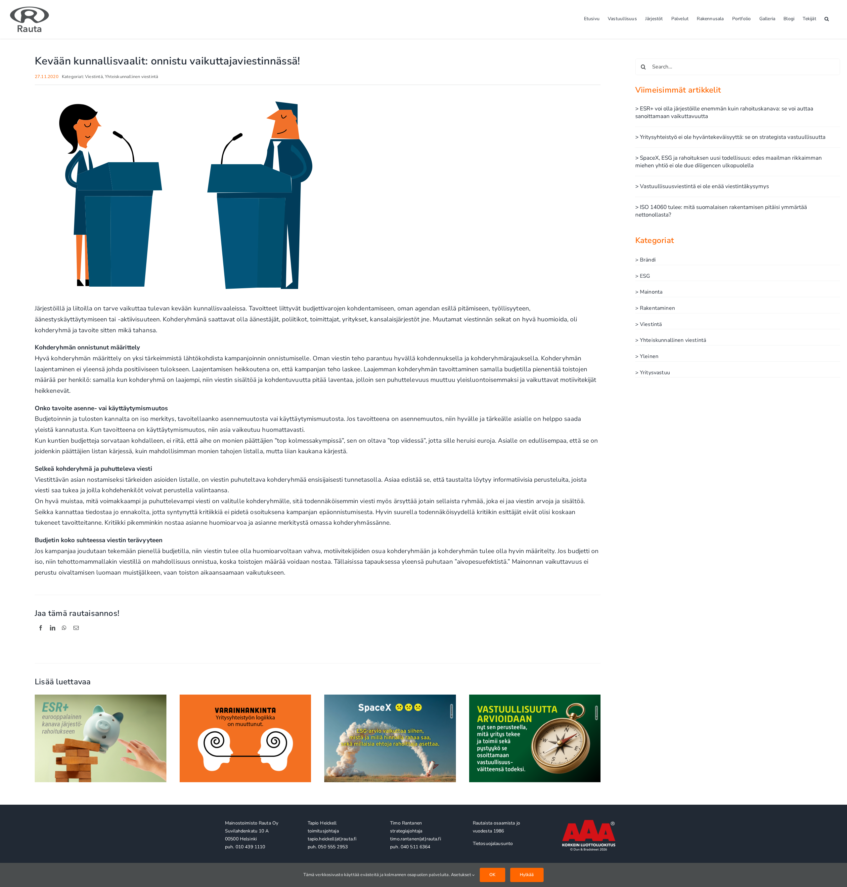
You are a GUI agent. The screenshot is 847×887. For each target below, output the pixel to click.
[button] (827, 18)
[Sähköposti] (76, 635)
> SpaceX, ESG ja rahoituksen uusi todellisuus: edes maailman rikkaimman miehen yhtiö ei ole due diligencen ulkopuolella (728, 161)
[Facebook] (41, 635)
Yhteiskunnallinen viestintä (131, 77)
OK (492, 875)
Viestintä (94, 77)
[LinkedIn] (53, 635)
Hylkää (527, 875)
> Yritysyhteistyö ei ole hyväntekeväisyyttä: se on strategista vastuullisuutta (730, 137)
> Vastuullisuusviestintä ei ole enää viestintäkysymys (702, 186)
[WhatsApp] (64, 635)
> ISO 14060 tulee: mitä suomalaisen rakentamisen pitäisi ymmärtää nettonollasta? (721, 211)
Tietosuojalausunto (493, 843)
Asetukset (461, 875)
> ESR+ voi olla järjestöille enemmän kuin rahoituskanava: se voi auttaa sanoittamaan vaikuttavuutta (724, 112)
